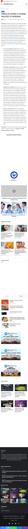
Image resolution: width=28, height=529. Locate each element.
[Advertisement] (14, 154)
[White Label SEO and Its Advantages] (5, 325)
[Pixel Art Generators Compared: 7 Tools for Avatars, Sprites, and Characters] (7, 387)
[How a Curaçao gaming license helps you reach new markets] (5, 490)
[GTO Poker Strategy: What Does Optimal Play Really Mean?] (7, 403)
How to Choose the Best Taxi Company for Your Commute (16, 306)
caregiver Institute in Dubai (14, 42)
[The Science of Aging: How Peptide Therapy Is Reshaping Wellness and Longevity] (21, 245)
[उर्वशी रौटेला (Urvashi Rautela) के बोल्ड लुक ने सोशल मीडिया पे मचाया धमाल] (5, 319)
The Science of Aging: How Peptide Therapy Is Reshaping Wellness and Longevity (20, 251)
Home (3, 8)
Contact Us (11, 518)
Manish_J (5, 19)
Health (7, 8)
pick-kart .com (14, 520)
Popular (7, 296)
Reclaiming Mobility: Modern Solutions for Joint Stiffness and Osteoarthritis (20, 235)
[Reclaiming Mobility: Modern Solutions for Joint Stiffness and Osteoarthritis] (21, 228)
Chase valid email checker (16, 312)
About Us (6, 518)
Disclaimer (22, 518)
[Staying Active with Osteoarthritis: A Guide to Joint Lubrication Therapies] (7, 245)
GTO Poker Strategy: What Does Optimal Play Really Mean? (7, 410)
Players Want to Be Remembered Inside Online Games (19, 410)
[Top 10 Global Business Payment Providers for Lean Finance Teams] (23, 495)
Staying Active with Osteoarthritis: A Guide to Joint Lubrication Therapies (7, 251)
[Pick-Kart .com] (8, 4)
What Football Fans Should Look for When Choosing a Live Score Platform (20, 394)
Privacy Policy (16, 518)
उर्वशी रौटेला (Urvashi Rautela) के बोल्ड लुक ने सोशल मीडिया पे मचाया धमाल (17, 319)
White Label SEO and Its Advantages (15, 324)
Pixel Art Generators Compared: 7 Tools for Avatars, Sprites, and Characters (6, 394)
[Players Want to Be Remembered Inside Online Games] (21, 403)
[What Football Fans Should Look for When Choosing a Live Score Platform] (21, 387)
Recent (21, 296)
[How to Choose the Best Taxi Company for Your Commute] (5, 307)
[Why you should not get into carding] (5, 302)
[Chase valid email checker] (5, 313)
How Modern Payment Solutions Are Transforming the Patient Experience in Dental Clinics (7, 236)
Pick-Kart (23, 516)
